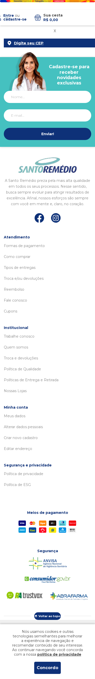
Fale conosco (15, 300)
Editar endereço (18, 448)
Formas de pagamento (24, 245)
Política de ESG (17, 484)
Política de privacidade (23, 474)
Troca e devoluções (21, 358)
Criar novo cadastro (21, 438)
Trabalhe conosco (19, 336)
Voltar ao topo (49, 616)
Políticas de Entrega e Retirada (31, 380)
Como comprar (17, 256)
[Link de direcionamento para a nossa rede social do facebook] (39, 218)
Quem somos (16, 347)
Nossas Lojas (15, 391)
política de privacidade (59, 654)
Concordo (47, 667)
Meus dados (14, 416)
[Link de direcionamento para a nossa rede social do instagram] (56, 218)
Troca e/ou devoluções (24, 278)
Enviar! (47, 134)
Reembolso (14, 289)
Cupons (10, 311)
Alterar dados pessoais (23, 427)
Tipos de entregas (19, 267)
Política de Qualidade (22, 369)
